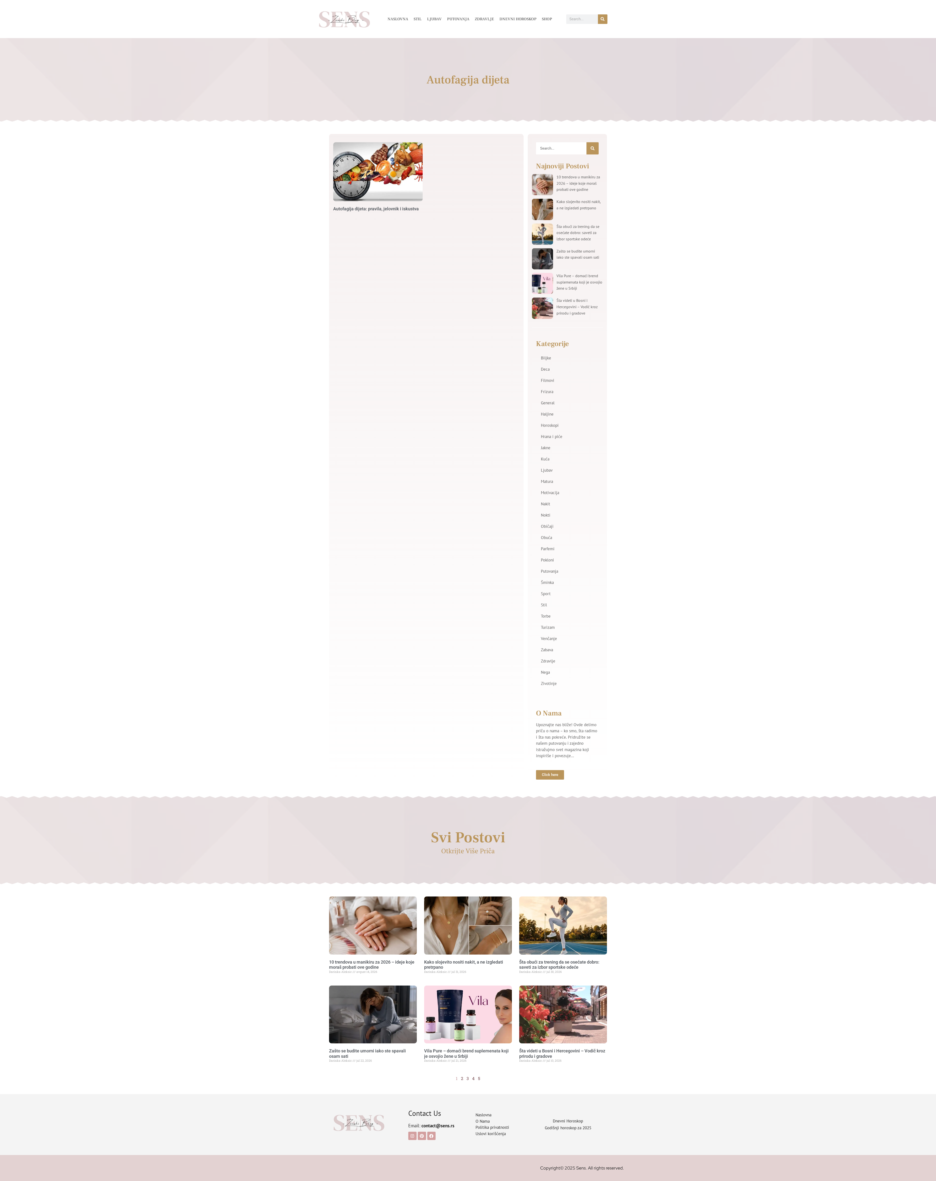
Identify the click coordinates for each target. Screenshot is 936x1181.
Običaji (547, 526)
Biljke (546, 358)
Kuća (545, 459)
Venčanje (549, 638)
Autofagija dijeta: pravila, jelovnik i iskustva (376, 208)
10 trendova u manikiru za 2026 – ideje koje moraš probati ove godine (578, 183)
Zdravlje (484, 19)
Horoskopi (550, 425)
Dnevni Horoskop (517, 19)
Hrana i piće (551, 436)
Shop (547, 19)
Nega (545, 672)
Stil (418, 19)
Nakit (545, 504)
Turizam (548, 627)
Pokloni (547, 560)
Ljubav (434, 19)
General (548, 403)
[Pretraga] (602, 19)
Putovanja (458, 19)
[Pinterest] (422, 1136)
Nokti (545, 515)
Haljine (547, 414)
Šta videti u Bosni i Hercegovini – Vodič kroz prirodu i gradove (577, 306)
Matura (547, 481)
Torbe (546, 616)
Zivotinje (549, 683)
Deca (545, 369)
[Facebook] (431, 1136)
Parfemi (548, 548)
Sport (546, 593)
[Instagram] (412, 1136)
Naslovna (398, 19)
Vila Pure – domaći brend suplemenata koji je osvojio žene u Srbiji (579, 282)
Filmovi (547, 380)
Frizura (547, 391)
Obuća (546, 537)
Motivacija (550, 492)
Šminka (547, 582)
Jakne (545, 447)
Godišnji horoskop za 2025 (568, 1127)
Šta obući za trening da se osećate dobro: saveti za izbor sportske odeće (577, 232)
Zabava (547, 649)
